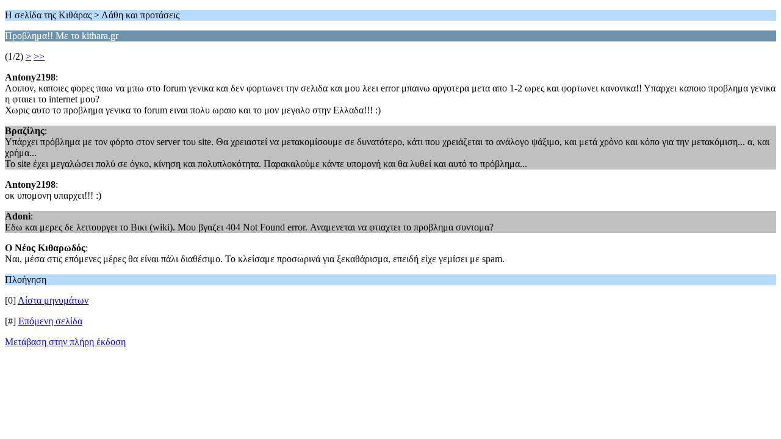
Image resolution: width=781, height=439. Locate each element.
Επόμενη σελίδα (50, 321)
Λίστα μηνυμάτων (53, 300)
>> (39, 56)
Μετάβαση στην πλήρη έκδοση (65, 342)
